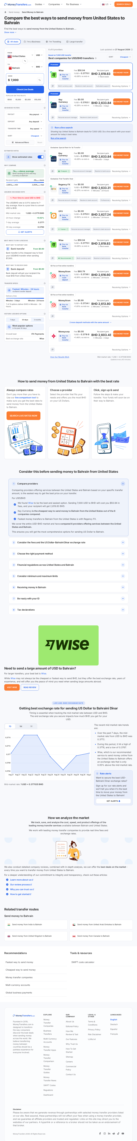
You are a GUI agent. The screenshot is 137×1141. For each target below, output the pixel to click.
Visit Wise (12, 687)
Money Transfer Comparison (48, 1058)
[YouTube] (123, 1133)
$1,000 (18, 99)
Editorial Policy (72, 1026)
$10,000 (37, 99)
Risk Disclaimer (94, 1034)
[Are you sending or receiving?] (39, 80)
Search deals (124, 4)
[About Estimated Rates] (45, 151)
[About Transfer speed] (45, 283)
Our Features (71, 1039)
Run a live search (58, 138)
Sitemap (69, 1057)
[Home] (5, 12)
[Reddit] (114, 1133)
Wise (30, 503)
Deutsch (114, 1024)
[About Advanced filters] (45, 108)
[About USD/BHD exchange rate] (45, 192)
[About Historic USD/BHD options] (45, 314)
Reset (39, 142)
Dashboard (48, 1095)
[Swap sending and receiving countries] (25, 61)
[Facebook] (100, 1133)
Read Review (30, 687)
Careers (69, 1061)
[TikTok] (118, 1133)
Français (114, 1034)
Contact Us (71, 1074)
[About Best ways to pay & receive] (45, 241)
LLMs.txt (92, 1039)
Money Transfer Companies (48, 1022)
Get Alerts (26, 232)
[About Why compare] (45, 165)
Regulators (48, 1090)
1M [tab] (21, 726)
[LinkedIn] (109, 1133)
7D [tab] (10, 726)
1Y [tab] (31, 726)
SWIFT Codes (49, 1085)
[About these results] (96, 58)
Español (113, 1029)
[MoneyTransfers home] (17, 4)
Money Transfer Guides (47, 1069)
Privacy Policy (94, 1029)
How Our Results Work (59, 357)
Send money (14, 12)
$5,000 (28, 99)
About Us (70, 1021)
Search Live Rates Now (23, 415)
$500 (9, 99)
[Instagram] (104, 1133)
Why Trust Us (72, 1044)
